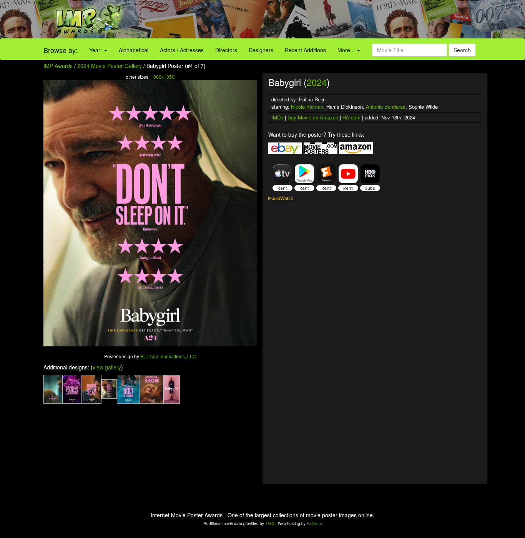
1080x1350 (162, 76)
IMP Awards (58, 66)
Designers (261, 50)
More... (346, 50)
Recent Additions (305, 50)
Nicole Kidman (307, 106)
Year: (96, 50)
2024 (317, 82)
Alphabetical (133, 50)
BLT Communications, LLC (168, 356)
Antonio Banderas (385, 106)
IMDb (277, 117)
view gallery (107, 367)
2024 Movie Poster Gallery (109, 66)
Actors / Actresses (182, 50)
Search (462, 50)
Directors (226, 50)
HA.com (351, 117)
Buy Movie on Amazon (312, 117)
